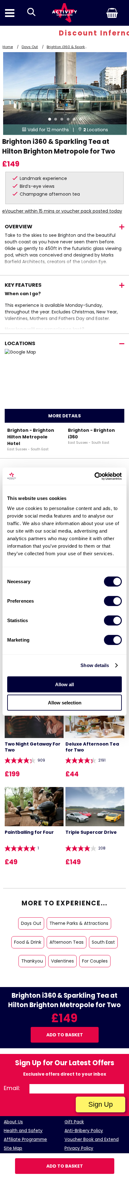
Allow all (64, 684)
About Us (13, 1122)
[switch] (113, 601)
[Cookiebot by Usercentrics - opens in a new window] (94, 476)
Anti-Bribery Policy (83, 1131)
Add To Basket (64, 1166)
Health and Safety (23, 1131)
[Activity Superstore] (64, 13)
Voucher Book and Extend (91, 1139)
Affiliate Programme (25, 1139)
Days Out (30, 46)
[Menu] (9, 13)
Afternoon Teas (66, 942)
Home (8, 46)
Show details (94, 665)
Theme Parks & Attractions (78, 923)
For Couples (95, 961)
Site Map (13, 1148)
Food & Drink (27, 942)
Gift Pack (74, 1122)
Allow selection (64, 702)
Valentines (62, 961)
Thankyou (32, 961)
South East (103, 942)
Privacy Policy (78, 1148)
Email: (12, 1088)
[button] (102, 13)
